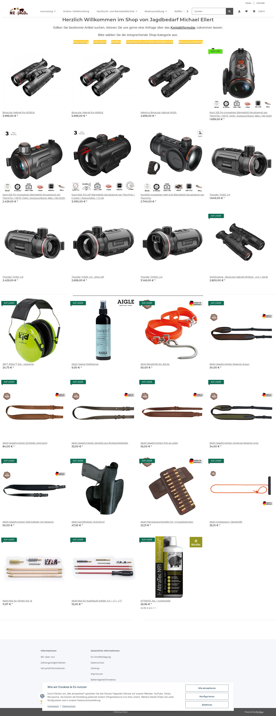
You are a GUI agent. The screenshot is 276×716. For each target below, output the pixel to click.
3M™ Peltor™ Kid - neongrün (18, 364)
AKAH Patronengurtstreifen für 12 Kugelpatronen (167, 521)
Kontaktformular (183, 27)
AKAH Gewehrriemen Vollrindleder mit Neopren (28, 521)
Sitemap (95, 668)
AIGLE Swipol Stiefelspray (85, 364)
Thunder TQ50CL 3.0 (151, 276)
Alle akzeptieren (207, 688)
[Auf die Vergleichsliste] (52, 52)
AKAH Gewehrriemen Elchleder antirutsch (25, 442)
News (248, 2)
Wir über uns (48, 656)
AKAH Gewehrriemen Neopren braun (229, 364)
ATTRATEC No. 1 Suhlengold (155, 600)
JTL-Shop (259, 712)
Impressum (53, 706)
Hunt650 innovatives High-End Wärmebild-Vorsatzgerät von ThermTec (172, 196)
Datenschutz (69, 706)
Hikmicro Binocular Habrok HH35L (159, 112)
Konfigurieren (207, 696)
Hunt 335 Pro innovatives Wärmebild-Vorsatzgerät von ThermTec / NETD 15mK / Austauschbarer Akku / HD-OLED (241, 114)
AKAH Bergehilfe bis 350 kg (155, 364)
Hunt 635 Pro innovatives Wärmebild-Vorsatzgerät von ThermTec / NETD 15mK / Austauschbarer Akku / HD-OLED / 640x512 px (34, 196)
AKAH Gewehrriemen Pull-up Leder (159, 442)
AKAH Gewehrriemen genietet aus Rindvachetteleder (100, 442)
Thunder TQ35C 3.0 (13, 276)
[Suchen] (229, 11)
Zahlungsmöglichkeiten (53, 662)
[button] (239, 11)
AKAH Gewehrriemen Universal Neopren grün (234, 442)
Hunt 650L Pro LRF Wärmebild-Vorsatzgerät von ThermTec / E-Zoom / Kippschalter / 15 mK (103, 196)
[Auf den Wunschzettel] (61, 52)
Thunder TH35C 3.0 (220, 194)
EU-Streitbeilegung (101, 656)
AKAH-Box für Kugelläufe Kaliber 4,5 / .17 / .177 (97, 600)
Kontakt (261, 2)
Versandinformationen (53, 668)
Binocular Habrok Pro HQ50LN (19, 112)
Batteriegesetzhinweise (103, 679)
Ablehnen (207, 704)
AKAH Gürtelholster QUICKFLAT (88, 521)
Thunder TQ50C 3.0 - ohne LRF (88, 276)
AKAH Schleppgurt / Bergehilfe (226, 521)
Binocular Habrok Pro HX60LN (87, 112)
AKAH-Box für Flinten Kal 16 (17, 600)
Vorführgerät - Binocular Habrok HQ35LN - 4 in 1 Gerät (239, 276)
